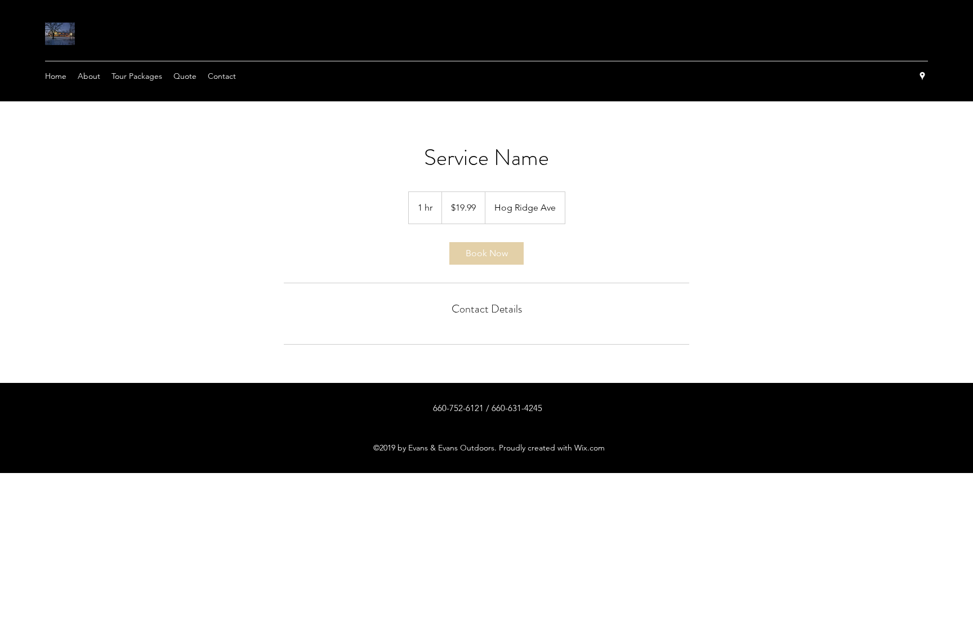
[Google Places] (922, 76)
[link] (486, 253)
